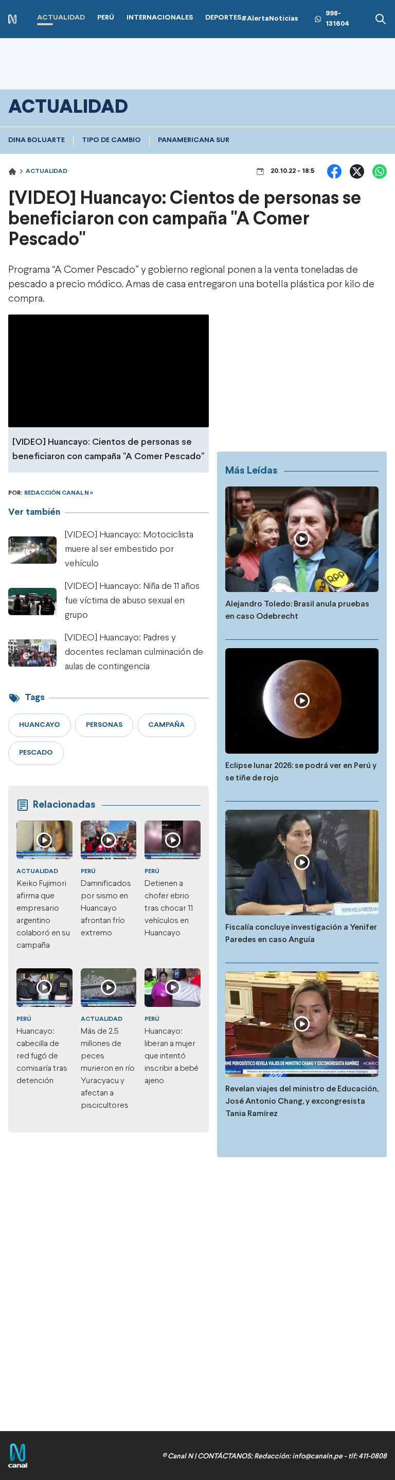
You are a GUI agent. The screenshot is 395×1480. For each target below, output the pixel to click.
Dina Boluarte (36, 140)
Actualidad (46, 171)
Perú (88, 871)
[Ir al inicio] (12, 19)
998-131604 (337, 18)
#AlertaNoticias (269, 18)
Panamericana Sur (193, 140)
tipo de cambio (111, 140)
